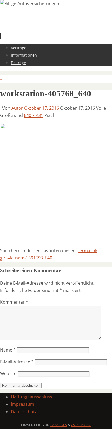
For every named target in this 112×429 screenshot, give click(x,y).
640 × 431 (33, 115)
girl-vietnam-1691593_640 (26, 258)
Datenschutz (24, 412)
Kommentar (14, 302)
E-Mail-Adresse (17, 362)
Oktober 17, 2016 (41, 108)
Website (8, 373)
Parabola (58, 424)
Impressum (22, 404)
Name (8, 350)
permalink (87, 250)
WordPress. (81, 424)
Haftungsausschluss (31, 397)
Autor (17, 108)
